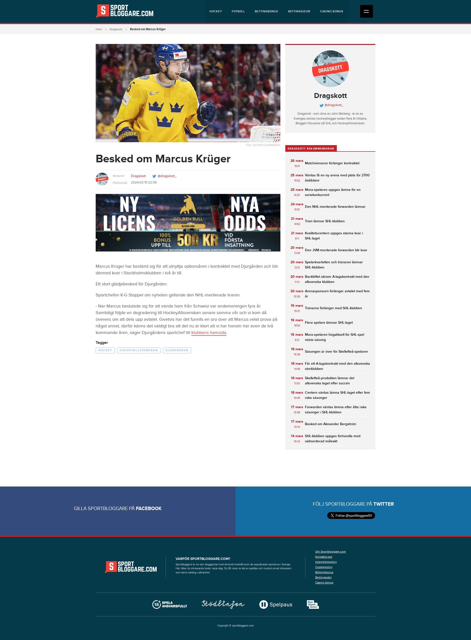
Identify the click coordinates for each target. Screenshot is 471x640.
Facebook (149, 509)
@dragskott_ (167, 176)
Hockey (215, 11)
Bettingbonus (266, 11)
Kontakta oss (323, 556)
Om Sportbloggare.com (330, 551)
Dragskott (116, 29)
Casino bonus (331, 11)
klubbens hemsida (208, 332)
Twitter (383, 504)
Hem (99, 29)
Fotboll (238, 11)
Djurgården (177, 350)
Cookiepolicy (323, 567)
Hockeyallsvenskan (139, 350)
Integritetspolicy (326, 562)
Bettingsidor (299, 11)
